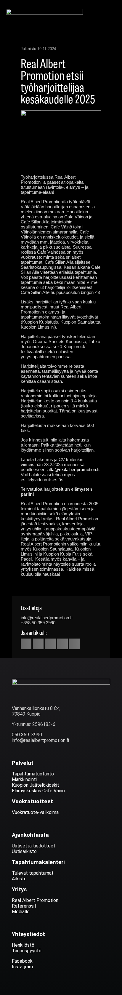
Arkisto (19, 879)
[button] (112, 13)
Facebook (22, 961)
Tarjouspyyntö (26, 951)
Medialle (21, 911)
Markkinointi (24, 779)
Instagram (22, 967)
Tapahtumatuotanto (33, 774)
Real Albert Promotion (36, 900)
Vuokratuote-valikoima (35, 812)
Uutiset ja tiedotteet (33, 846)
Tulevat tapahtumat (33, 873)
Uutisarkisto (24, 851)
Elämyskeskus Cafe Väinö (38, 791)
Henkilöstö (23, 945)
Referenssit (24, 906)
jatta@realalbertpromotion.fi (72, 469)
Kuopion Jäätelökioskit (35, 785)
